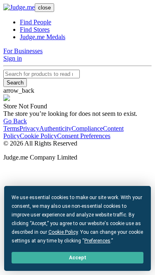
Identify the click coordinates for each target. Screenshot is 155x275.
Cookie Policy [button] (63, 232)
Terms (11, 128)
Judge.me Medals (42, 36)
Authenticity (55, 128)
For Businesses (23, 50)
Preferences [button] (97, 241)
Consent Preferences (83, 135)
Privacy (29, 128)
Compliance (87, 128)
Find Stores (35, 29)
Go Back (15, 121)
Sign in (12, 58)
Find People (35, 22)
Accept (77, 258)
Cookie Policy (38, 135)
